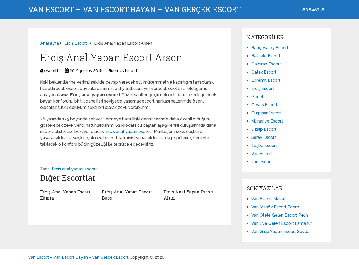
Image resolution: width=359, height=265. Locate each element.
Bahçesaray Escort (269, 47)
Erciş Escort (126, 70)
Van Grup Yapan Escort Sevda (280, 231)
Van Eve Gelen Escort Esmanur (281, 223)
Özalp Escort (263, 129)
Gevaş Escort (264, 104)
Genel (257, 96)
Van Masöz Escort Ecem (275, 207)
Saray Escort (263, 137)
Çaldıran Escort (266, 64)
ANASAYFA (313, 9)
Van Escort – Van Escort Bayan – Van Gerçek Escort (135, 9)
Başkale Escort (265, 55)
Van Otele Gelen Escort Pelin (279, 215)
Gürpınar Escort (266, 112)
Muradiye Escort (267, 121)
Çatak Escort (263, 72)
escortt (51, 70)
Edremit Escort (265, 80)
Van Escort (261, 153)
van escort (261, 161)
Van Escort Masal (268, 198)
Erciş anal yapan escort (129, 131)
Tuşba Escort (264, 145)
